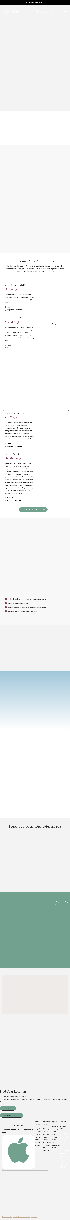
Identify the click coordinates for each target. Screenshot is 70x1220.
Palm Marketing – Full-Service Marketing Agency (19, 1217)
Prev (56, 904)
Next (65, 904)
